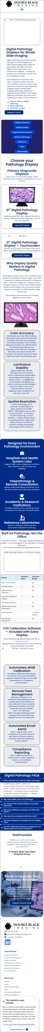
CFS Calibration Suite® (27, 640)
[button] (22, 9)
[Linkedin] (7, 942)
